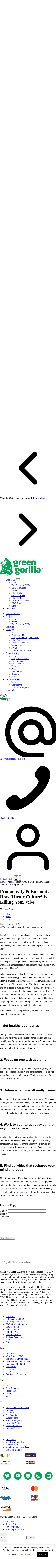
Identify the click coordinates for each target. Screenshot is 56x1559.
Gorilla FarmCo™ (14, 1425)
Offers (8, 1342)
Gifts (8, 1339)
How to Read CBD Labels (18, 1361)
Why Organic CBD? (15, 1356)
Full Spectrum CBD (15, 1319)
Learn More (39, 498)
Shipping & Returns (15, 1529)
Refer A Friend (12, 1428)
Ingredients (11, 1369)
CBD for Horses (13, 1334)
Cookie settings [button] (27, 1554)
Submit (48, 1262)
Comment (4, 1216)
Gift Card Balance (14, 1450)
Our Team (10, 1412)
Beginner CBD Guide (16, 1364)
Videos (9, 1396)
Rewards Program (14, 1423)
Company (10, 1410)
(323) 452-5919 (13, 1444)
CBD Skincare (12, 1329)
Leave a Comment (8, 924)
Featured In (11, 1391)
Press (8, 919)
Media (11, 882)
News (8, 1393)
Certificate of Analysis (16, 1374)
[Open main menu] (20, 878)
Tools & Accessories (15, 1337)
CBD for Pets (12, 1332)
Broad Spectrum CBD (16, 1321)
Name (3, 1211)
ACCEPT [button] (42, 1554)
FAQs (8, 1371)
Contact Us (11, 1439)
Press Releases (12, 1388)
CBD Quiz (11, 1366)
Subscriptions (12, 1418)
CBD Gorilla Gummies (16, 1324)
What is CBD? (12, 1353)
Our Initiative (12, 1415)
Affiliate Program (14, 1420)
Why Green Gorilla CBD (17, 1407)
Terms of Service (13, 1524)
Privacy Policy (12, 1527)
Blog (8, 914)
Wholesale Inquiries (15, 1442)
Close (3, 1534)
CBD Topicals (12, 1327)
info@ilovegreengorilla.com (18, 1447)
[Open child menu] (18, 579)
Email (3, 1214)
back (13, 582)
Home (3, 882)
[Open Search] (8, 699)
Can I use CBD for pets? (17, 1359)
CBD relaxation (18, 1185)
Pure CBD (10, 1316)
